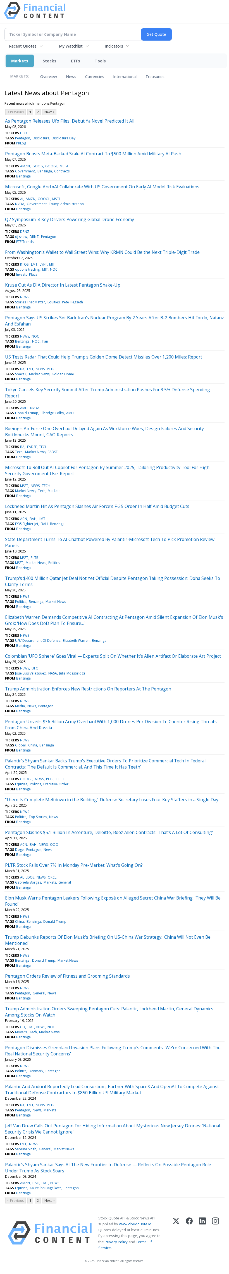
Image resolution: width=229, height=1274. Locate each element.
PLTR (50, 369)
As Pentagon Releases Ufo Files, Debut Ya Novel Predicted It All (69, 121)
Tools (100, 61)
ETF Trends (25, 241)
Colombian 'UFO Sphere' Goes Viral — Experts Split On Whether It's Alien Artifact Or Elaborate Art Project (113, 656)
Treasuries (154, 76)
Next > (49, 112)
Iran (45, 341)
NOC (54, 269)
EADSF (32, 446)
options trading (27, 269)
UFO (23, 133)
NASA (52, 673)
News (71, 76)
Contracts (62, 171)
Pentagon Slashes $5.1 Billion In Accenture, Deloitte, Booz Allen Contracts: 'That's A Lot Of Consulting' (109, 832)
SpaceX (21, 374)
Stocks (49, 61)
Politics (53, 562)
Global (20, 745)
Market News (39, 374)
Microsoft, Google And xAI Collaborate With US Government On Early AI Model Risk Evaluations (102, 187)
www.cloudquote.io (135, 1223)
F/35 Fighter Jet (26, 523)
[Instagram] (215, 1233)
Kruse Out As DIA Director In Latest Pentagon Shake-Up (62, 285)
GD (22, 1027)
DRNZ (24, 231)
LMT (34, 264)
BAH (33, 518)
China (32, 745)
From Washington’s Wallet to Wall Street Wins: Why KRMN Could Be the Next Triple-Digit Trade (102, 252)
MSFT (56, 198)
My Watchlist (71, 46)
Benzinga (44, 171)
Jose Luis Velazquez (30, 673)
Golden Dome (63, 374)
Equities (53, 302)
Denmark (36, 1071)
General (64, 882)
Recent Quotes (23, 46)
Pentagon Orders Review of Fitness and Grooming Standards (67, 976)
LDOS (30, 877)
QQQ (54, 844)
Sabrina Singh (25, 1149)
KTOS (24, 264)
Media (20, 706)
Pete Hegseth (72, 302)
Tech (19, 451)
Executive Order (55, 784)
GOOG (37, 166)
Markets (19, 61)
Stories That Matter (30, 302)
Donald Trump (26, 413)
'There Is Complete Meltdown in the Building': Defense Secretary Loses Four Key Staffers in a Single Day (111, 800)
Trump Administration (66, 204)
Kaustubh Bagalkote (45, 1188)
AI (21, 198)
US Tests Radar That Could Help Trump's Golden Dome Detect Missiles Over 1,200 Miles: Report (103, 357)
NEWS (24, 297)
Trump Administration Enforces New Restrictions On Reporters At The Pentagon (88, 689)
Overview (48, 76)
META (64, 166)
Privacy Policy (116, 1241)
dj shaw (21, 236)
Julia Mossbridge (72, 673)
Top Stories (38, 816)
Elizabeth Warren (76, 640)
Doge (19, 849)
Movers (21, 1032)
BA (22, 369)
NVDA (19, 204)
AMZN (25, 166)
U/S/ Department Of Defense (37, 640)
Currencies (94, 76)
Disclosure (41, 138)
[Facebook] (189, 1233)
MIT (52, 264)
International (125, 76)
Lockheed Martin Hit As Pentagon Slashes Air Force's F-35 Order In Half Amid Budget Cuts (97, 506)
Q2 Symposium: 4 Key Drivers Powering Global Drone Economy (69, 219)
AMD (24, 408)
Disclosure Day (63, 138)
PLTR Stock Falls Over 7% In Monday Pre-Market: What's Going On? (74, 865)
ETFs (75, 61)
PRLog (21, 143)
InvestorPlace (26, 274)
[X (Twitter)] (176, 1233)
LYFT (43, 264)
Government (25, 171)
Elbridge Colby (52, 413)
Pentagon (22, 138)
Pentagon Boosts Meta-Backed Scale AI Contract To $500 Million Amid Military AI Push (93, 154)
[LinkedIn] (202, 1233)
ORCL (52, 877)
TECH (43, 446)
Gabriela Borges (28, 882)
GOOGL (51, 166)
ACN (23, 518)
